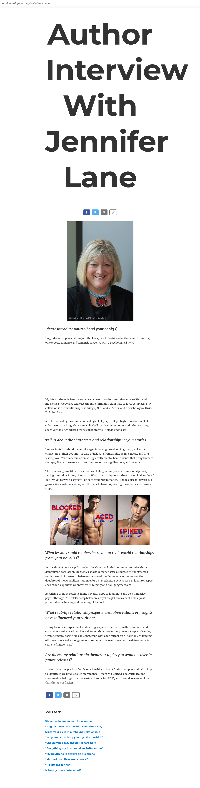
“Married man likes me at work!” (66, 759)
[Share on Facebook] (86, 212)
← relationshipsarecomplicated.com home (26, 3)
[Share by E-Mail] (104, 212)
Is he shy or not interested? (63, 770)
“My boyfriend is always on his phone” (70, 753)
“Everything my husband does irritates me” (74, 748)
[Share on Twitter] (95, 212)
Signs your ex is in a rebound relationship (72, 732)
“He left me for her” (58, 764)
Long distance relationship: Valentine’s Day (73, 726)
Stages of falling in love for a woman (69, 721)
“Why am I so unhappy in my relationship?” (74, 737)
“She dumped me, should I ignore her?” (71, 742)
